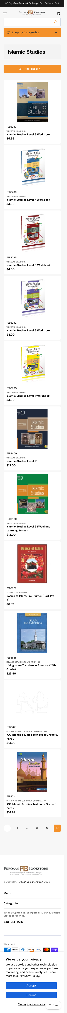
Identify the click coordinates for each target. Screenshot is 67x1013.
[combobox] (32, 22)
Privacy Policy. (30, 976)
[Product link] (32, 112)
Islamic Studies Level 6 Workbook (28, 265)
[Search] (56, 22)
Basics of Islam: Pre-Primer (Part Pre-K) (31, 598)
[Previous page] (7, 828)
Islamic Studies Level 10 (22, 461)
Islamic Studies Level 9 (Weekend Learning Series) (28, 528)
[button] (5, 13)
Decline (31, 995)
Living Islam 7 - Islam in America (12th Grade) (31, 667)
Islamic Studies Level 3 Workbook (28, 330)
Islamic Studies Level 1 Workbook (28, 396)
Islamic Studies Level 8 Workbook (28, 134)
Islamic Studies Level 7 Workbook (28, 200)
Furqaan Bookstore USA (30, 881)
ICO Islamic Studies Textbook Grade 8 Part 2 (31, 806)
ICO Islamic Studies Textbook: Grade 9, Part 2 (32, 737)
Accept (31, 985)
